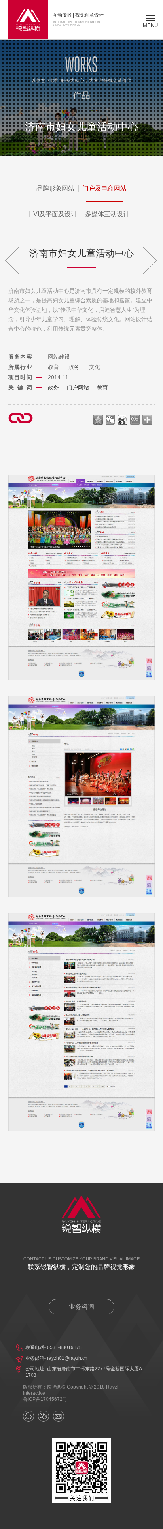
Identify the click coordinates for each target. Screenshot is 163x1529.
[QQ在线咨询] (28, 1416)
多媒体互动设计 (107, 214)
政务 (53, 387)
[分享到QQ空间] (98, 420)
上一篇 (29, 260)
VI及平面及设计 (55, 214)
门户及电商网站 (104, 188)
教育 (102, 387)
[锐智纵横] (28, 19)
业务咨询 (81, 1306)
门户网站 (78, 387)
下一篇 (134, 260)
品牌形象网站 (55, 188)
